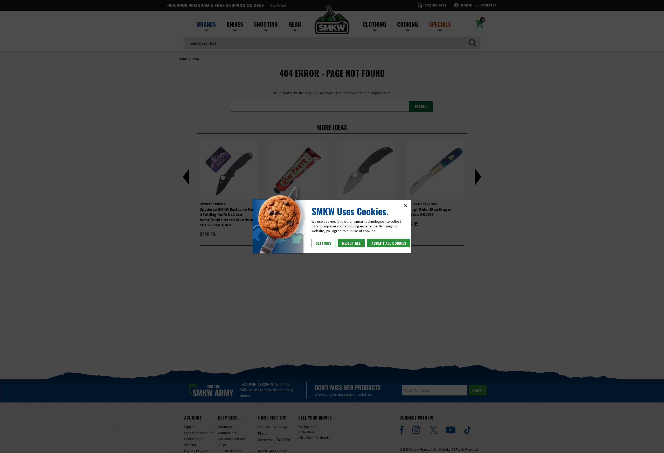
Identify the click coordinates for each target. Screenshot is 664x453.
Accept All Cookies (388, 243)
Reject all (351, 243)
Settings (323, 243)
